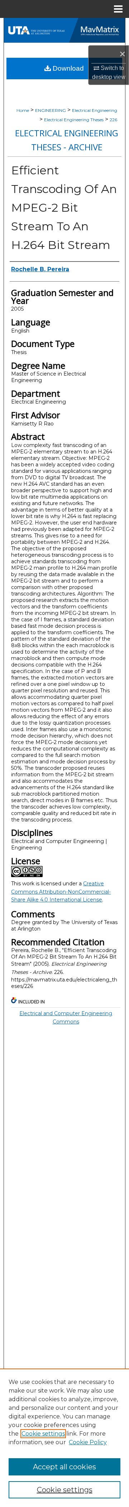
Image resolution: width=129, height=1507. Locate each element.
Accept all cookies (64, 1467)
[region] (64, 1438)
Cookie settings (43, 1433)
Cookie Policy (88, 1442)
